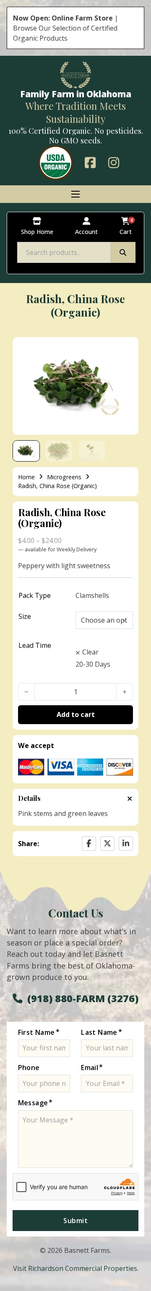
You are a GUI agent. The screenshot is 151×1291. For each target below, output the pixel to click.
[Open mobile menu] (75, 194)
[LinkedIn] (126, 843)
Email (89, 1067)
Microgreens (64, 477)
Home (26, 477)
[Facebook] (89, 843)
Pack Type (34, 595)
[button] (127, 348)
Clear (90, 652)
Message (33, 1102)
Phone (29, 1067)
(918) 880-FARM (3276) (82, 998)
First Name (36, 1032)
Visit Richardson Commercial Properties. (75, 1268)
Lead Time (34, 645)
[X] (107, 843)
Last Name (99, 1032)
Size (24, 616)
